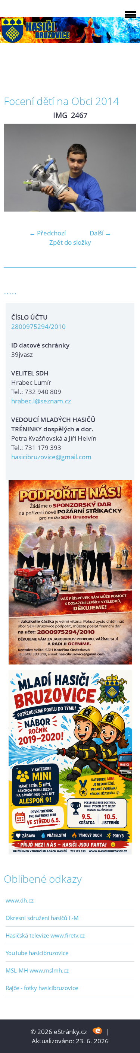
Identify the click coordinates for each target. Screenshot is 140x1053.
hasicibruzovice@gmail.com (51, 457)
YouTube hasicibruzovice (37, 953)
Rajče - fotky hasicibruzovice (42, 988)
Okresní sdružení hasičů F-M (42, 918)
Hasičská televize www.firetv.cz (45, 935)
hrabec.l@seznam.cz (41, 401)
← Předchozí (47, 233)
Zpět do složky (70, 242)
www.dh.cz (20, 900)
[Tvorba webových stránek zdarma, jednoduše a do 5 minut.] (97, 1031)
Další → (100, 233)
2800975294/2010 (38, 326)
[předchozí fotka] (15, 168)
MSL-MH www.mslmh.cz (37, 970)
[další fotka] (124, 168)
